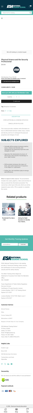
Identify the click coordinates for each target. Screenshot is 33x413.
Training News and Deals (7, 357)
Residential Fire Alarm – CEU (8, 219)
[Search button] (30, 12)
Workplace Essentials (10, 106)
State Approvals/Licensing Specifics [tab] (15, 120)
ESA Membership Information (9, 354)
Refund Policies (5, 309)
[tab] (15, 116)
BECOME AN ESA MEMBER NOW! (11, 81)
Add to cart (17, 101)
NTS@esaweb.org (10, 332)
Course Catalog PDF (6, 315)
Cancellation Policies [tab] (15, 123)
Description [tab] (16, 116)
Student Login (4, 348)
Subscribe (4, 359)
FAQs (2, 312)
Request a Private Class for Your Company (12, 321)
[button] (3, 212)
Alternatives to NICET (6, 318)
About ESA (4, 351)
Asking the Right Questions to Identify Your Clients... (24, 219)
